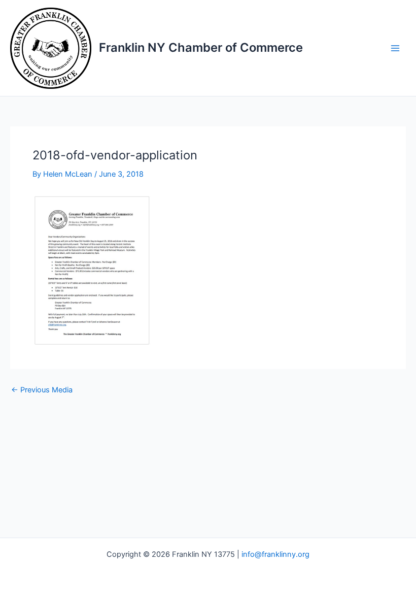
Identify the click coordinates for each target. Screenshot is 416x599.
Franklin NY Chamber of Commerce (201, 47)
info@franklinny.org (275, 554)
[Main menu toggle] (395, 48)
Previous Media (42, 390)
